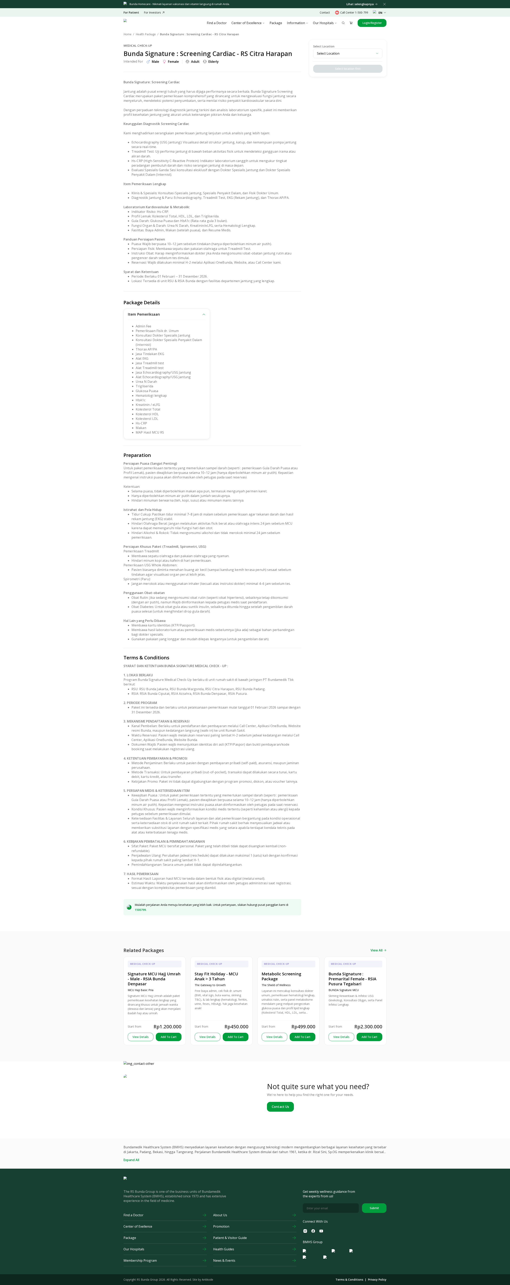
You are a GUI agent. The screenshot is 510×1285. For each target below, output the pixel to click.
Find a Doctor (217, 23)
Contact (325, 12)
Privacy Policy (377, 1279)
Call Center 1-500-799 (354, 12)
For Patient (131, 12)
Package (276, 23)
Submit (374, 1208)
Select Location (323, 46)
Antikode (207, 1279)
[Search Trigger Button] (343, 23)
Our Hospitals (323, 23)
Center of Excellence (246, 23)
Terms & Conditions (349, 1279)
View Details (140, 1037)
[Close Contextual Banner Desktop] (384, 4)
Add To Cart (169, 1037)
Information (296, 23)
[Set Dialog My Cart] (351, 23)
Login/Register (372, 23)
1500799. (141, 910)
